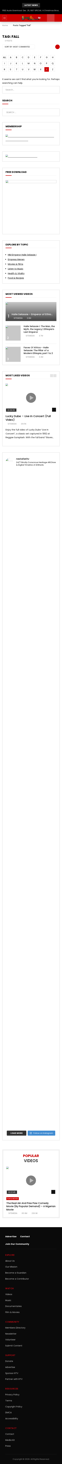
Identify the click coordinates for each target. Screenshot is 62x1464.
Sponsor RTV (11, 1373)
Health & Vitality (16, 273)
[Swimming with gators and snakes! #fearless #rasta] (31, 643)
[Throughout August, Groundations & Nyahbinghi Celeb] (31, 709)
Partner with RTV (13, 1379)
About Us (10, 1260)
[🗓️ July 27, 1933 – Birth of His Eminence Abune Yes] (31, 1038)
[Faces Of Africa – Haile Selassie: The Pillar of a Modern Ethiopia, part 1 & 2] (13, 354)
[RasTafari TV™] (31, 18)
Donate (9, 1361)
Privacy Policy (12, 1394)
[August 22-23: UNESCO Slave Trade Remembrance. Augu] (31, 671)
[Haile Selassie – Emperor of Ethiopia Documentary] (31, 311)
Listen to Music (15, 268)
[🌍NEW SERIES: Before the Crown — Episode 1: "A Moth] (31, 1113)
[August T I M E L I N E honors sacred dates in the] (31, 981)
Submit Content (13, 1345)
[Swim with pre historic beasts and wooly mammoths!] (31, 632)
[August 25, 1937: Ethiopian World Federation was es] (31, 604)
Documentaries (13, 1306)
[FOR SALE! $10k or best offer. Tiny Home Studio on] (31, 567)
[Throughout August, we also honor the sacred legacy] (31, 846)
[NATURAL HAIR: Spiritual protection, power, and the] (31, 544)
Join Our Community (17, 1244)
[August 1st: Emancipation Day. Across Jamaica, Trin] (31, 936)
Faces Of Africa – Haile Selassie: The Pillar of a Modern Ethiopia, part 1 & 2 (38, 350)
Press (8, 1445)
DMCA (8, 1412)
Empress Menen (16, 259)
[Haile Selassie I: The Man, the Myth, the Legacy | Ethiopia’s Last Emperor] (13, 333)
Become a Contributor (17, 1278)
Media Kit (10, 1440)
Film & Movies (12, 1198)
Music (8, 1300)
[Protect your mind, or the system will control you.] (31, 473)
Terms (8, 1400)
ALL (4, 57)
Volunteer (10, 1339)
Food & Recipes (16, 277)
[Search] (58, 18)
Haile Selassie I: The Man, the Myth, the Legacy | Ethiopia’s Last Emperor (39, 329)
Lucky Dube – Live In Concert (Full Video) (28, 418)
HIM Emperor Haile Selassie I (22, 254)
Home (5, 25)
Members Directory (15, 1327)
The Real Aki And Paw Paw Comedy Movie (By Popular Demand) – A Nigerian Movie (31, 1206)
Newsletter (10, 1333)
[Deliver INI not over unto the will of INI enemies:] (31, 888)
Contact (25, 1236)
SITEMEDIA (18, 318)
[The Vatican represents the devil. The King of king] (31, 531)
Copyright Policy (13, 1406)
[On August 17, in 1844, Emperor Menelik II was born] (31, 750)
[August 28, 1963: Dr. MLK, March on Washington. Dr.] (31, 501)
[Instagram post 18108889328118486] (31, 910)
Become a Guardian (15, 1272)
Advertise (11, 1236)
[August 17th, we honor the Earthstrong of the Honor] (31, 801)
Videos (8, 1294)
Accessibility (11, 1418)
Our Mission (11, 1266)
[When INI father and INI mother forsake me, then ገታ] (31, 1084)
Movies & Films (15, 264)
